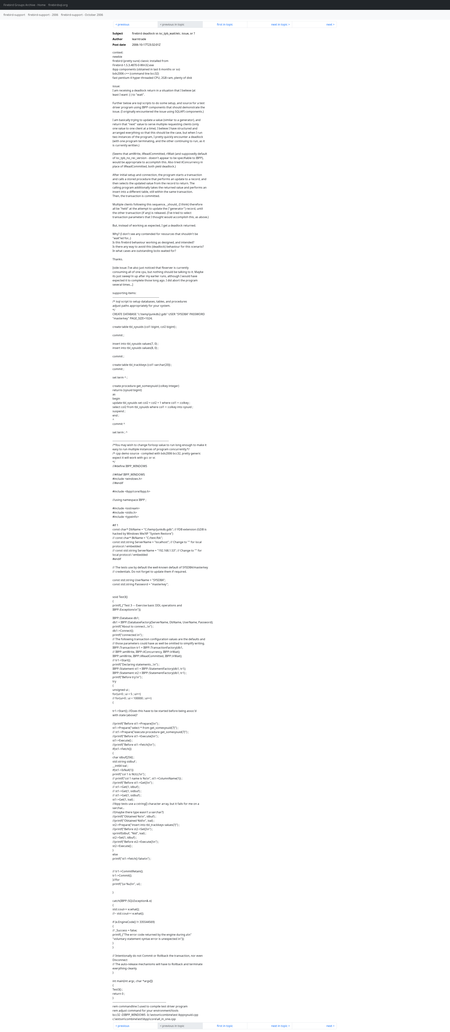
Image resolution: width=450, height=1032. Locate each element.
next (329, 24)
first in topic (225, 24)
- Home (25, 5)
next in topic (279, 24)
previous (123, 24)
